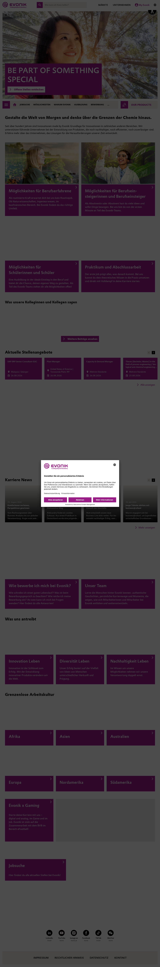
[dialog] (80, 483)
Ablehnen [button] (80, 500)
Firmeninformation (67, 493)
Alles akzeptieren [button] (55, 500)
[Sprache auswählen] (114, 464)
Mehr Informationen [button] (104, 500)
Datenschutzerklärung (52, 493)
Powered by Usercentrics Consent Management (80, 504)
